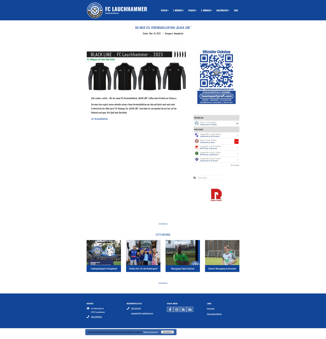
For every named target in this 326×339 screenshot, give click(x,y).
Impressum (210, 308)
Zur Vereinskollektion (99, 118)
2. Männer (206, 10)
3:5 (237, 123)
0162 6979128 (136, 308)
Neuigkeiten (178, 33)
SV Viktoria (214, 125)
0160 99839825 (96, 316)
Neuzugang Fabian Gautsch (182, 268)
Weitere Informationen (150, 332)
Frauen (191, 10)
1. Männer (177, 10)
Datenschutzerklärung (214, 314)
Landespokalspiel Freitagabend (104, 268)
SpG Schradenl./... (216, 136)
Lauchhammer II (214, 155)
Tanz (236, 10)
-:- (238, 135)
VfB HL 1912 (203, 148)
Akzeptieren (167, 332)
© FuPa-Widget (235, 165)
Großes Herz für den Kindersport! (143, 268)
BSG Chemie (203, 155)
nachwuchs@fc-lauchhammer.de (142, 313)
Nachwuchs (222, 10)
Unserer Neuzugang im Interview (222, 268)
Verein (164, 10)
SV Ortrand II (214, 161)
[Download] (216, 189)
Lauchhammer (204, 125)
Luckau (213, 142)
